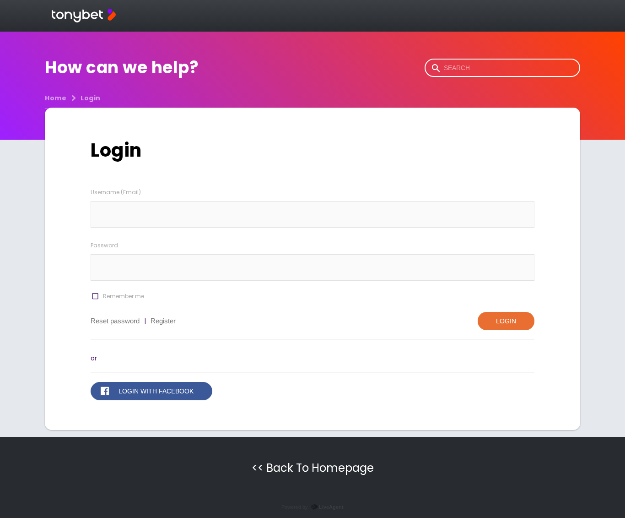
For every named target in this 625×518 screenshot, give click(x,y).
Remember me (123, 296)
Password (104, 245)
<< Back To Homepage (313, 467)
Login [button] (506, 321)
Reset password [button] (115, 321)
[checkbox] (95, 296)
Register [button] (163, 321)
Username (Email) (116, 192)
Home (55, 98)
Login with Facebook (156, 391)
